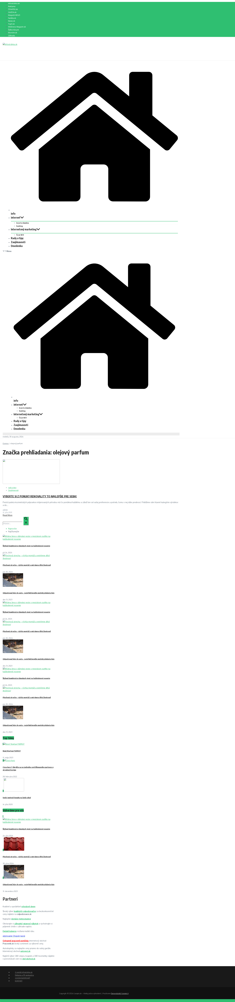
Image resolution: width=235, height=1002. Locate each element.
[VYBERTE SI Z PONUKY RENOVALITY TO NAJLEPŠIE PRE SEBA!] (31, 483)
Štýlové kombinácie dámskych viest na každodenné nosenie (26, 546)
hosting (19, 226)
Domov (6, 443)
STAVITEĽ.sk (13, 9)
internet (15, 217)
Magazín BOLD (14, 15)
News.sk (11, 21)
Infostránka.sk (14, 3)
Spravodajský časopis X (120, 993)
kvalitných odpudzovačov (25, 911)
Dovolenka (17, 245)
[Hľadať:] (16, 523)
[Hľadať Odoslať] (26, 521)
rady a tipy (12, 487)
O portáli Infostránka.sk (23, 972)
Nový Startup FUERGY (12, 751)
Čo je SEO (20, 235)
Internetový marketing (23, 229)
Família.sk (12, 18)
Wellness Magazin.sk (17, 27)
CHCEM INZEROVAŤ (22, 978)
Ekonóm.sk (12, 32)
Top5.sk (11, 24)
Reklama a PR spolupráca (24, 975)
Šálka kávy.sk (13, 30)
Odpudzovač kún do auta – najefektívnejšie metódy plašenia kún (28, 593)
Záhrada (11, 35)
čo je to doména (22, 223)
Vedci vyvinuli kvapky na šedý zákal (17, 797)
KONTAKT (18, 981)
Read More (7, 515)
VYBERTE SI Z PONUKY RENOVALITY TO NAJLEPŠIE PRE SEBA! (40, 496)
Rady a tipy (17, 238)
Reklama (11, 6)
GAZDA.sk (12, 12)
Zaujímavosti (18, 242)
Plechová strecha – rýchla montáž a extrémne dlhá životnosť (27, 565)
